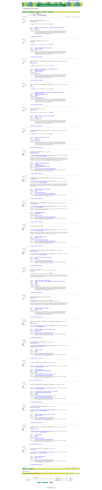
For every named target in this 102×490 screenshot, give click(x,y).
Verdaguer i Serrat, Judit (61, 281)
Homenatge (41, 329)
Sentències (37, 93)
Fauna (36, 456)
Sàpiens (32, 44)
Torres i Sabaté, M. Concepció (40, 192)
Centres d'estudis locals (39, 369)
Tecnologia (36, 414)
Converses (43, 257)
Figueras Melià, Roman (34, 203)
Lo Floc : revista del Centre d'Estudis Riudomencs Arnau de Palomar (42, 155)
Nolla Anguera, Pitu (33, 449)
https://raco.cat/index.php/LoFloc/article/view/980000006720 (45, 241)
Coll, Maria (32, 86)
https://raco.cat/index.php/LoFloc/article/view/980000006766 (45, 193)
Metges (39, 257)
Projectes (53, 414)
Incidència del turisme (42, 137)
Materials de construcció (39, 27)
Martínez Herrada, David (52, 281)
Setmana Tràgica (49, 92)
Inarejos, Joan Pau (43, 281)
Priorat (40, 190)
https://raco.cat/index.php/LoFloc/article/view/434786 (44, 353)
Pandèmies (46, 391)
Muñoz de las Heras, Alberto (34, 407)
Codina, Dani (37, 285)
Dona (46, 47)
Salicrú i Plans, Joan (33, 109)
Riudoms (36, 166)
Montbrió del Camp (38, 213)
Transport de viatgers (50, 115)
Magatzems (43, 212)
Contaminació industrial (60, 27)
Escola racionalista (42, 92)
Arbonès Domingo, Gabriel (34, 152)
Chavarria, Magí (32, 131)
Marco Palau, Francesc (33, 251)
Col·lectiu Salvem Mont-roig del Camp (41, 239)
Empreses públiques (38, 115)
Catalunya (36, 28)
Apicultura (40, 349)
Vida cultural (55, 391)
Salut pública (46, 27)
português (69, 0)
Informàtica (49, 414)
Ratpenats (43, 456)
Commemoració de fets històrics (49, 329)
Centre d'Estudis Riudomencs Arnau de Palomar (43, 370)
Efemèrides (37, 329)
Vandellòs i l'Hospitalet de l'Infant (44, 166)
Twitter (36, 282)
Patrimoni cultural (43, 236)
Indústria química (38, 212)
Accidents (49, 47)
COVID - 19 (50, 391)
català (79, 0)
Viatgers (48, 137)
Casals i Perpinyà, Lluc (33, 21)
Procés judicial (62, 92)
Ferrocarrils (44, 115)
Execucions (41, 93)
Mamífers (39, 456)
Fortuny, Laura (37, 281)
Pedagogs (36, 92)
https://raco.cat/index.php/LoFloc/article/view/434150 (44, 417)
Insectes (36, 349)
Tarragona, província (38, 330)
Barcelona (36, 71)
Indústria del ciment (52, 27)
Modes (44, 47)
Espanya (40, 118)
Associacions (37, 236)
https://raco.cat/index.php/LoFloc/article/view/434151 (44, 439)
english (73, 0)
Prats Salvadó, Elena (38, 215)
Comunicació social (47, 280)
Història (42, 280)
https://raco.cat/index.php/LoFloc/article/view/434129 (44, 459)
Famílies (36, 257)
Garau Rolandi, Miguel (38, 97)
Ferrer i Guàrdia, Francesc (39, 94)
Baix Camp (37, 190)
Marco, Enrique (37, 73)
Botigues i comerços (38, 47)
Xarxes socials (37, 280)
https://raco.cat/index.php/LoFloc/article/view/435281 (44, 260)
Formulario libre (77, 473)
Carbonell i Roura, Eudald (39, 70)
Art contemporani (49, 257)
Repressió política (56, 92)
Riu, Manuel (37, 164)
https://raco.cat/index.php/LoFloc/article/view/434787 (44, 375)
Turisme (36, 137)
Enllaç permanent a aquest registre (36, 36)
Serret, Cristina (32, 41)
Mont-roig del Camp (38, 237)
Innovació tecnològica (43, 414)
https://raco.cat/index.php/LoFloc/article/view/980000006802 (45, 168)
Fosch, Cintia (37, 140)
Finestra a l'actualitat (43, 156)
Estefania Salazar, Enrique (34, 428)
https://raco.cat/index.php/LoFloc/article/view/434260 (44, 397)
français (76, 0)
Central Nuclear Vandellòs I (39, 165)
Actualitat (51, 44)
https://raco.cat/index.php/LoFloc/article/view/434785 (44, 332)
